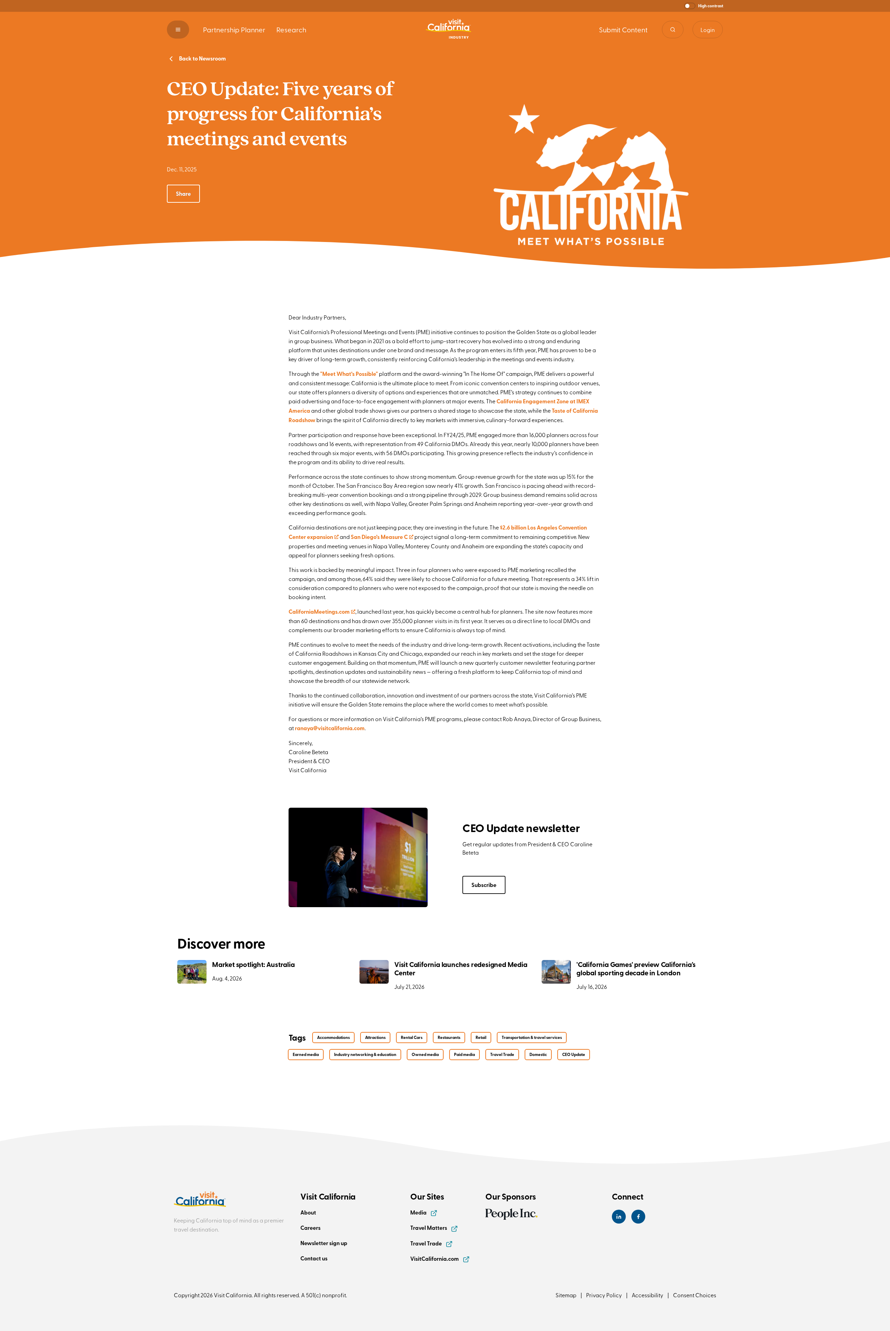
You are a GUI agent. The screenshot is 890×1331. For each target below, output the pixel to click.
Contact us (313, 1258)
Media (419, 1212)
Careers (310, 1228)
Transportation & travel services (532, 1037)
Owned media (425, 1054)
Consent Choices (694, 1295)
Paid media (464, 1054)
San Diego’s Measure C (382, 537)
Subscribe (483, 885)
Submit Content (623, 29)
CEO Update (573, 1054)
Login (708, 29)
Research (291, 29)
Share (183, 193)
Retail (481, 1037)
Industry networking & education (365, 1054)
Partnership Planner (234, 29)
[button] (703, 6)
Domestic (538, 1054)
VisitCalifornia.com (435, 1259)
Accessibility (647, 1295)
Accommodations (333, 1037)
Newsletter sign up (323, 1243)
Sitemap (566, 1295)
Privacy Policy (604, 1295)
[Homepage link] (448, 29)
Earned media (306, 1054)
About (308, 1212)
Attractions (375, 1037)
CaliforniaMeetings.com (322, 611)
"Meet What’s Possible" (349, 374)
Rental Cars (411, 1037)
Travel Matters (429, 1228)
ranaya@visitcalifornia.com (330, 728)
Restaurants (449, 1037)
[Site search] (673, 30)
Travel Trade (502, 1054)
